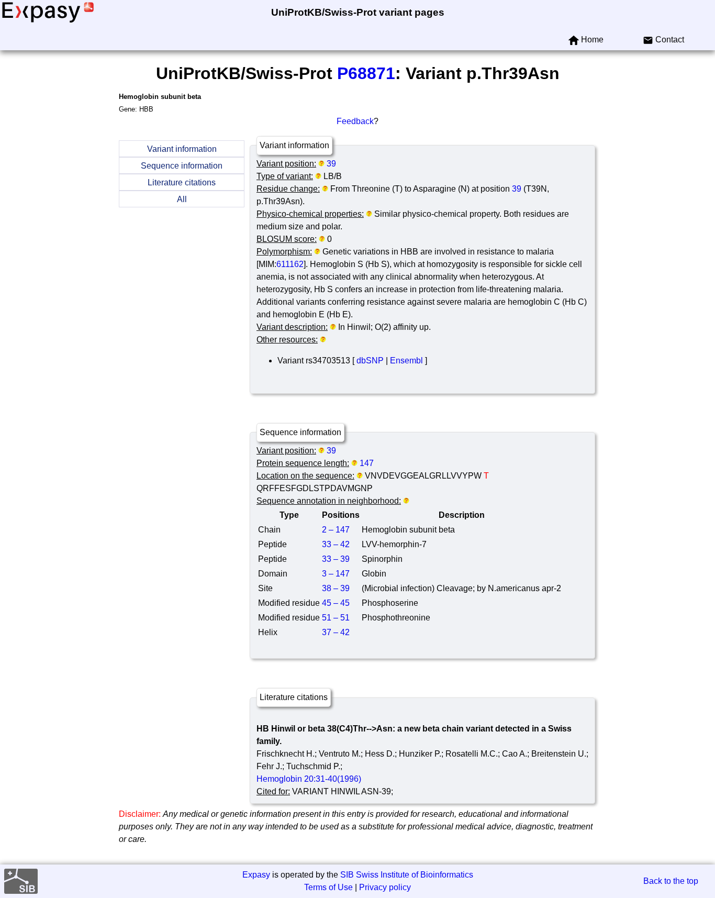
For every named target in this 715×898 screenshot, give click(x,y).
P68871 (366, 73)
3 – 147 (336, 573)
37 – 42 (336, 632)
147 (367, 463)
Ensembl (406, 360)
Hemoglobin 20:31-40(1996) (308, 778)
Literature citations (182, 182)
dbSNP (370, 360)
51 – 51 (336, 617)
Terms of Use (328, 887)
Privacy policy (385, 887)
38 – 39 (336, 588)
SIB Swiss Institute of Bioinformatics (406, 874)
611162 (290, 264)
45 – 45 (336, 602)
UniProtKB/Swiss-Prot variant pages (357, 12)
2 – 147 (336, 529)
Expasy (256, 874)
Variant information (182, 149)
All (182, 199)
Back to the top (670, 881)
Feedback (355, 121)
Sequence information (181, 165)
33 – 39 (336, 559)
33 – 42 (336, 544)
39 (331, 163)
